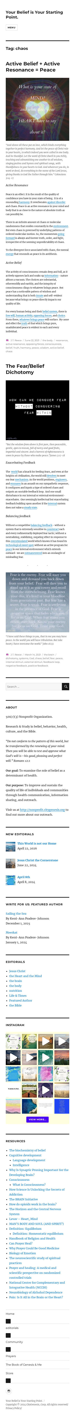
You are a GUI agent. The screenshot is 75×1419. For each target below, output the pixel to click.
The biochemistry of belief (27, 1150)
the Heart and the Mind (25, 976)
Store (9, 1373)
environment (60, 226)
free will (10, 315)
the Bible (15, 1005)
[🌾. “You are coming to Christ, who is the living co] (61, 1041)
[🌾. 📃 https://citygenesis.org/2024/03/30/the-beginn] (29, 1073)
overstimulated (19, 541)
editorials (12, 1328)
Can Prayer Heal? (20, 1243)
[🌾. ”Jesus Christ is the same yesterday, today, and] (45, 1073)
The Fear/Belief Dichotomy (25, 369)
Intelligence (21, 1165)
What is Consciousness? (29, 1184)
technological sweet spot (19, 545)
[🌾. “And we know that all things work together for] (13, 1090)
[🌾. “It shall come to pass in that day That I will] (29, 1057)
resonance (62, 340)
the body (48, 340)
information (51, 275)
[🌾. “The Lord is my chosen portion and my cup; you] (29, 1106)
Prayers (11, 1356)
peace (35, 347)
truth (24, 323)
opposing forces (43, 315)
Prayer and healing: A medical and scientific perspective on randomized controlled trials (34, 1272)
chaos (9, 351)
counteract (53, 529)
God (31, 658)
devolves (52, 475)
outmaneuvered (33, 553)
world (14, 471)
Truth (16, 347)
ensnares (15, 483)
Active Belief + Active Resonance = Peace (33, 67)
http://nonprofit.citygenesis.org (42, 809)
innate (39, 295)
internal (52, 503)
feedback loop (51, 662)
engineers (61, 479)
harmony (24, 202)
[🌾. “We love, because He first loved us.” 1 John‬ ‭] (61, 1106)
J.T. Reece (16, 340)
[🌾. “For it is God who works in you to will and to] (45, 1106)
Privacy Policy (13, 1408)
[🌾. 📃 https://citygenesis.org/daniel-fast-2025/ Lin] (13, 1041)
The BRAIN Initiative (23, 1199)
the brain (49, 654)
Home (10, 1313)
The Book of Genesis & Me (24, 1364)
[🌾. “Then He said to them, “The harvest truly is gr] (45, 1041)
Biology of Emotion (22, 1253)
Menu (11, 27)
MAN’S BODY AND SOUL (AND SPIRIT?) (36, 1224)
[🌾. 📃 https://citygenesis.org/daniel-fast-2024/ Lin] (61, 1073)
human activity (24, 315)
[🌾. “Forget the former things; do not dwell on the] (13, 1106)
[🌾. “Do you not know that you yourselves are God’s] (13, 1057)
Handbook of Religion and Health (32, 1238)
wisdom (44, 347)
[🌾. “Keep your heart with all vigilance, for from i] (45, 1057)
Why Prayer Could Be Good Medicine (34, 1248)
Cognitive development (25, 1155)
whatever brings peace (32, 319)
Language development (29, 1160)
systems (23, 658)
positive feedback (38, 665)
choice (61, 315)
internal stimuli (14, 662)
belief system (50, 311)
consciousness (53, 344)
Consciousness (19, 1180)
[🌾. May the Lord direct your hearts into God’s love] (45, 1090)
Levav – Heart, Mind (23, 1219)
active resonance (15, 344)
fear (52, 658)
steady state (30, 507)
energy (9, 254)
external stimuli (33, 662)
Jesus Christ (17, 971)
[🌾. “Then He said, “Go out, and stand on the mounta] (61, 1057)
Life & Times (18, 995)
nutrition (15, 990)
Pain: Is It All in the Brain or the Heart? (36, 1297)
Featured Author (20, 1000)
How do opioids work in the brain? (33, 1204)
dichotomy (12, 658)
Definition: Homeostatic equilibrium (38, 1233)
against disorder (56, 202)
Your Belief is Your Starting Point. (24, 1400)
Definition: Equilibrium (25, 1228)
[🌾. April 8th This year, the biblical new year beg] (13, 1073)
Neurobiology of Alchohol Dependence (35, 1292)
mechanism (21, 479)
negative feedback (16, 665)
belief (9, 347)
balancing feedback (41, 525)
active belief (57, 347)
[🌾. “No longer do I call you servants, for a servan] (29, 1041)
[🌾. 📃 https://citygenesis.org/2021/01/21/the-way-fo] (29, 1090)
